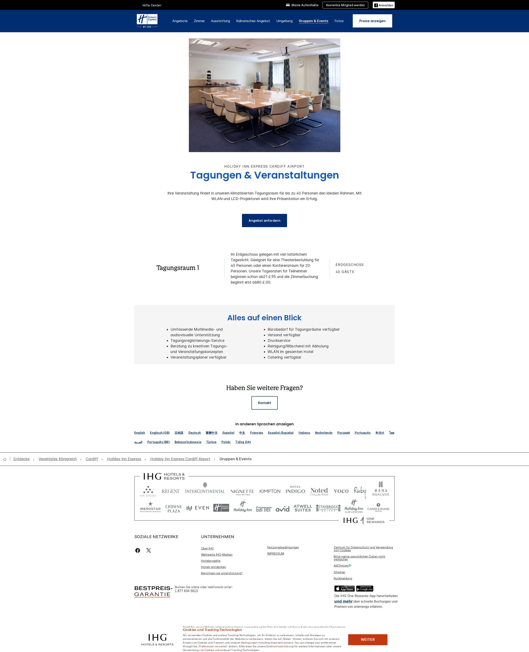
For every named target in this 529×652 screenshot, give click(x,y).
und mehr (343, 601)
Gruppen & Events (313, 21)
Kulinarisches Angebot (253, 21)
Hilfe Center (152, 5)
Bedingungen (249, 642)
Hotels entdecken (213, 567)
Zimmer (199, 21)
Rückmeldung (343, 578)
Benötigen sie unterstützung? (222, 573)
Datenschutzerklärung (280, 646)
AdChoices (341, 565)
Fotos (339, 21)
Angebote (180, 21)
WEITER (368, 639)
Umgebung (284, 21)
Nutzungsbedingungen (283, 547)
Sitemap (339, 572)
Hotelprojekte (210, 561)
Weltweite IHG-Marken (216, 554)
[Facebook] (138, 550)
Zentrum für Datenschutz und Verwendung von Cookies (363, 549)
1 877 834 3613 (186, 591)
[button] (384, 5)
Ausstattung (220, 21)
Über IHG (207, 548)
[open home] (6, 459)
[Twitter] (149, 550)
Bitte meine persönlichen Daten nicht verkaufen (359, 558)
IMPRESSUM (275, 553)
